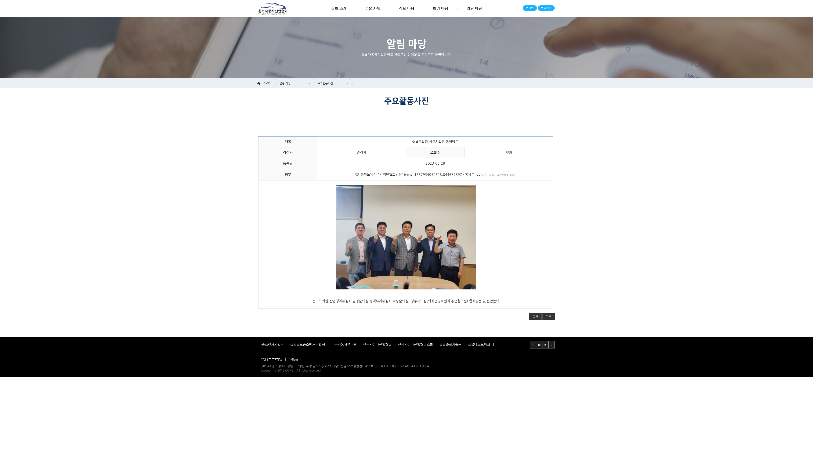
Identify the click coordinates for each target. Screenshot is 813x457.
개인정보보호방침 (271, 359)
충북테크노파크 (479, 345)
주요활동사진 (325, 83)
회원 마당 (440, 8)
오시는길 (293, 359)
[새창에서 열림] (406, 288)
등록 (535, 316)
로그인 (530, 8)
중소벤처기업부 (272, 345)
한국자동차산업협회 (377, 345)
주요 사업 (372, 8)
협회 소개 (339, 8)
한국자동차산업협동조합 (415, 345)
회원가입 (546, 8)
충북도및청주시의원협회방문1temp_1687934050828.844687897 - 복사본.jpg (421, 174)
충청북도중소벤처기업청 (307, 345)
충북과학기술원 (450, 345)
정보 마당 (406, 8)
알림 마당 (474, 8)
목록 (549, 316)
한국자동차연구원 (344, 345)
